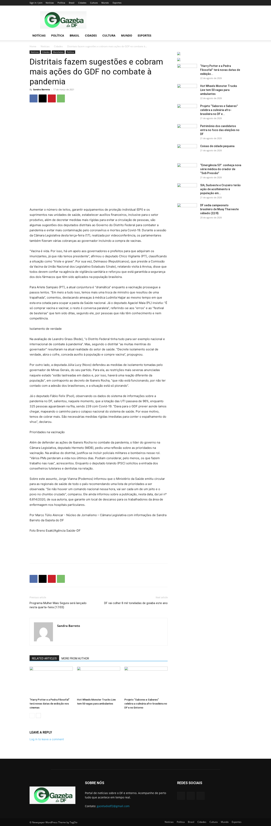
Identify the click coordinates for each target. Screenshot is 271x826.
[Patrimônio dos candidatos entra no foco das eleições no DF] (187, 131)
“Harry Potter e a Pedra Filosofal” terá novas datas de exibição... (220, 69)
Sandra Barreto (41, 89)
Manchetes (58, 52)
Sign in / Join (36, 2)
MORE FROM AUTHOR (75, 658)
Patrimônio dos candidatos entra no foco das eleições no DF (219, 130)
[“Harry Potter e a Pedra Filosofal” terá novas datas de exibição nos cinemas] (51, 681)
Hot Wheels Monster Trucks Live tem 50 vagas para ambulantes (218, 89)
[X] (43, 98)
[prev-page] (32, 715)
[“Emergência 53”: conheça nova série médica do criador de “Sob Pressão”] (187, 170)
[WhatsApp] (61, 98)
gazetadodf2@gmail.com (113, 806)
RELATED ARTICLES (44, 658)
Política (61, 2)
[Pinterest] (52, 98)
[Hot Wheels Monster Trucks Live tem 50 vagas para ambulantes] (98, 681)
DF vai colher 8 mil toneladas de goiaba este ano (136, 603)
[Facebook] (33, 98)
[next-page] (38, 715)
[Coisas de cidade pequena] (187, 151)
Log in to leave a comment (47, 739)
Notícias (50, 2)
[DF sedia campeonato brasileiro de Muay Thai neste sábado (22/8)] (187, 210)
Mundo (105, 2)
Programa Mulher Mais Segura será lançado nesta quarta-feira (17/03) (58, 605)
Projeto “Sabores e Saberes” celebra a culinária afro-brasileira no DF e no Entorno (145, 703)
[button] (236, 36)
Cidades (82, 2)
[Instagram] (191, 796)
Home (33, 46)
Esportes (117, 2)
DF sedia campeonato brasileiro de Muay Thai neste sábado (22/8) (219, 209)
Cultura (94, 2)
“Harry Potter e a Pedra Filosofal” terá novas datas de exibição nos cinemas (49, 703)
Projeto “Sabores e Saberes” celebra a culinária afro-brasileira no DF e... (219, 110)
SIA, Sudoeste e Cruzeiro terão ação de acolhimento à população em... (220, 189)
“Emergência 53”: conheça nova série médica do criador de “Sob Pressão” (220, 169)
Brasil (71, 2)
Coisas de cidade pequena (217, 146)
